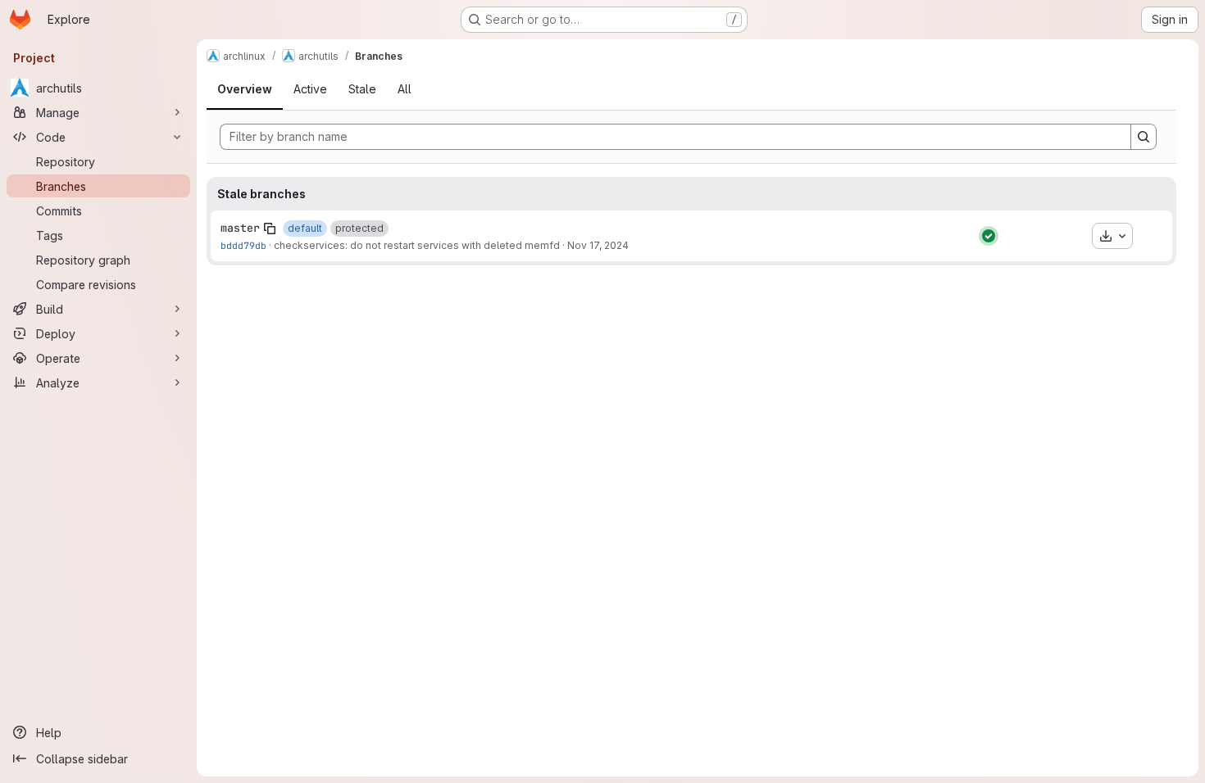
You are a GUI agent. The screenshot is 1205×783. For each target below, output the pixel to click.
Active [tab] (310, 89)
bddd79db (243, 245)
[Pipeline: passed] (988, 236)
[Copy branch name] (270, 228)
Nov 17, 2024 (598, 245)
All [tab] (405, 89)
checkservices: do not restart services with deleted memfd (417, 245)
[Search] (1143, 137)
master (240, 227)
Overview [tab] (244, 89)
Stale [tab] (362, 89)
